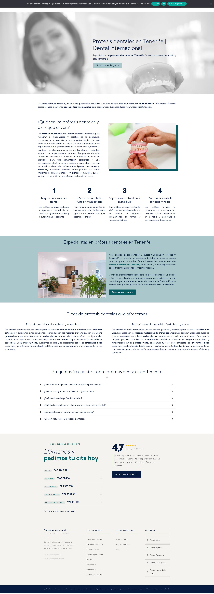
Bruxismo (90, 559)
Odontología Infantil (95, 554)
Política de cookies (152, 589)
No (163, 4)
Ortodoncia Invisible (95, 544)
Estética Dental (93, 549)
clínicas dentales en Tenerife (124, 264)
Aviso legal (165, 589)
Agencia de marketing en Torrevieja (109, 589)
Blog (117, 549)
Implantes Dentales (95, 539)
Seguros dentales (123, 544)
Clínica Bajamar (156, 548)
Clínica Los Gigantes (158, 563)
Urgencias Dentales (95, 574)
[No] (211, 3)
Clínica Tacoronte (157, 555)
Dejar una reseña (124, 474)
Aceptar (156, 4)
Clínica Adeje (155, 540)
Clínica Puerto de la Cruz (158, 571)
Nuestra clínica (122, 539)
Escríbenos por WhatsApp (61, 511)
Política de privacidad (135, 589)
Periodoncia (91, 564)
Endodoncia (91, 569)
